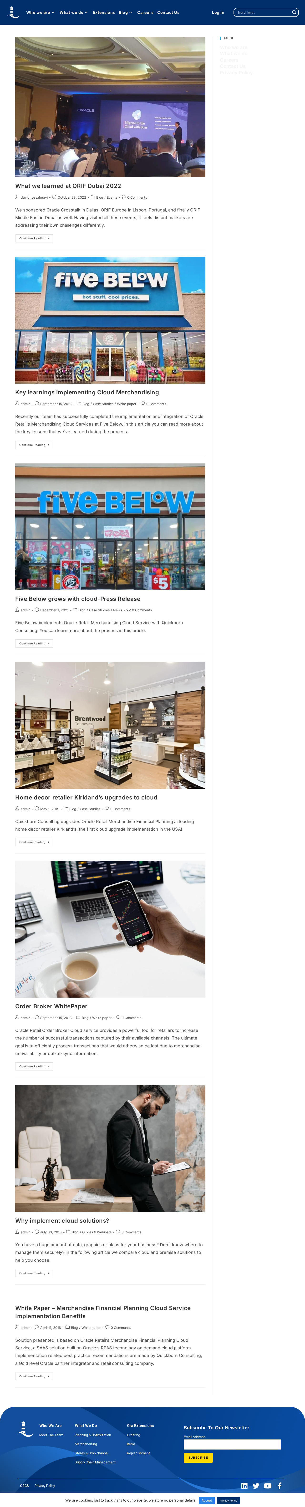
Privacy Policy (236, 72)
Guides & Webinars (97, 1232)
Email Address (194, 1437)
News (117, 610)
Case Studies (103, 404)
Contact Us (233, 66)
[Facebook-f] (279, 1485)
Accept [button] (207, 1500)
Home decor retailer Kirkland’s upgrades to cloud (86, 797)
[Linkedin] (244, 1485)
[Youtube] (267, 1485)
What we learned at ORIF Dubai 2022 (68, 185)
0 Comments (137, 197)
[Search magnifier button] (294, 12)
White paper (126, 404)
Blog (99, 197)
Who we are (234, 47)
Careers (229, 60)
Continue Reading (36, 237)
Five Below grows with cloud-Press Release (78, 598)
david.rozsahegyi (34, 197)
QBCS (24, 1486)
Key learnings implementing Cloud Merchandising (87, 392)
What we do (234, 53)
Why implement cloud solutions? (62, 1220)
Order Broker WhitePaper (51, 1006)
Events (112, 197)
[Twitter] (256, 1485)
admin (25, 404)
